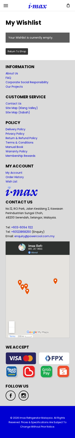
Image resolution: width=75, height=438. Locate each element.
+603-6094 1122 (22, 227)
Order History (15, 177)
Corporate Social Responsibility (27, 82)
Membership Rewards (20, 156)
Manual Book (14, 147)
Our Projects (14, 87)
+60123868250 (21, 232)
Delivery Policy (15, 129)
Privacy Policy (15, 134)
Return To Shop (17, 51)
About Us (12, 73)
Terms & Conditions (19, 143)
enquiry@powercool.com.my (34, 236)
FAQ (8, 78)
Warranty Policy (16, 151)
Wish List (11, 182)
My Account (14, 173)
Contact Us (13, 104)
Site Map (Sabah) (18, 112)
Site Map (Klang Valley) (22, 108)
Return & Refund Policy (21, 138)
